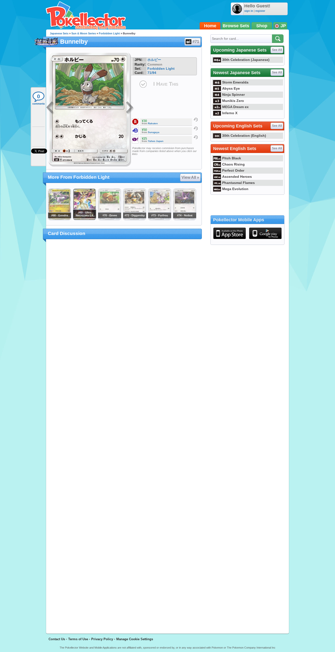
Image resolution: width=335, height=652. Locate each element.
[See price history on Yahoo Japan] (196, 137)
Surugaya (153, 132)
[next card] (130, 108)
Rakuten (153, 123)
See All (277, 50)
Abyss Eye (231, 88)
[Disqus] (124, 433)
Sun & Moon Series (83, 33)
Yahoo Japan (155, 141)
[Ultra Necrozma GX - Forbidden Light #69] (84, 219)
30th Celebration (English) (244, 136)
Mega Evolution (235, 189)
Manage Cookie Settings (134, 639)
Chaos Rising (233, 164)
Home (210, 25)
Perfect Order (233, 170)
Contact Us (57, 639)
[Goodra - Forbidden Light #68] (59, 219)
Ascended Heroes (237, 177)
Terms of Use (78, 639)
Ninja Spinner (233, 95)
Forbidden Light (109, 33)
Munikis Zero (233, 101)
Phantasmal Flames (238, 183)
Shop (261, 25)
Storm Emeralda (235, 82)
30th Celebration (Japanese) (246, 60)
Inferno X (229, 113)
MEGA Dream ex (235, 107)
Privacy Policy (102, 639)
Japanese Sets (59, 33)
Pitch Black (231, 158)
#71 (196, 42)
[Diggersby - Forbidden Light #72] (134, 219)
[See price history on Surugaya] (196, 128)
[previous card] (50, 108)
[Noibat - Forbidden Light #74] (184, 219)
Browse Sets (236, 25)
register (260, 10)
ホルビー (154, 60)
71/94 (151, 73)
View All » (190, 177)
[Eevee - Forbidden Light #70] (109, 219)
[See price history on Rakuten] (196, 120)
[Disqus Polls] (124, 306)
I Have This (165, 84)
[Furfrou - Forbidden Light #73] (159, 219)
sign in (248, 10)
